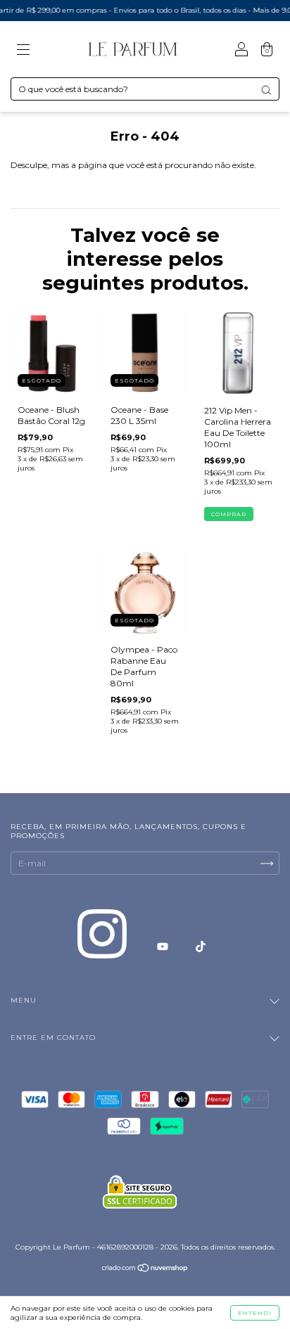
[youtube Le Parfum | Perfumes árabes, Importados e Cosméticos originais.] (163, 946)
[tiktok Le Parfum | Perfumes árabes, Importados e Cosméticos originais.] (200, 946)
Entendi (255, 1312)
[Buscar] (266, 90)
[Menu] (23, 51)
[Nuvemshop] (145, 1269)
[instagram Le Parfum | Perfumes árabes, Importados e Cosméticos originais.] (103, 946)
